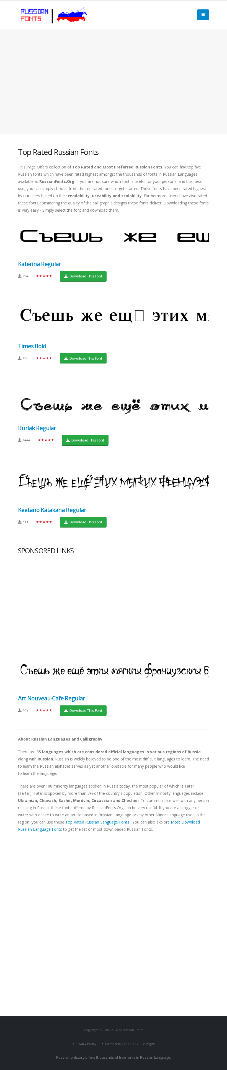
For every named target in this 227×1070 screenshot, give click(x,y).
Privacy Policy (86, 1044)
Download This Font (85, 276)
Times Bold (32, 346)
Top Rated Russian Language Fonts (97, 822)
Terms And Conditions (121, 1044)
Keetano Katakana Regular (52, 510)
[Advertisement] (113, 81)
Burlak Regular (37, 428)
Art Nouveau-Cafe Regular (51, 698)
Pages (150, 1044)
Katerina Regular (39, 264)
